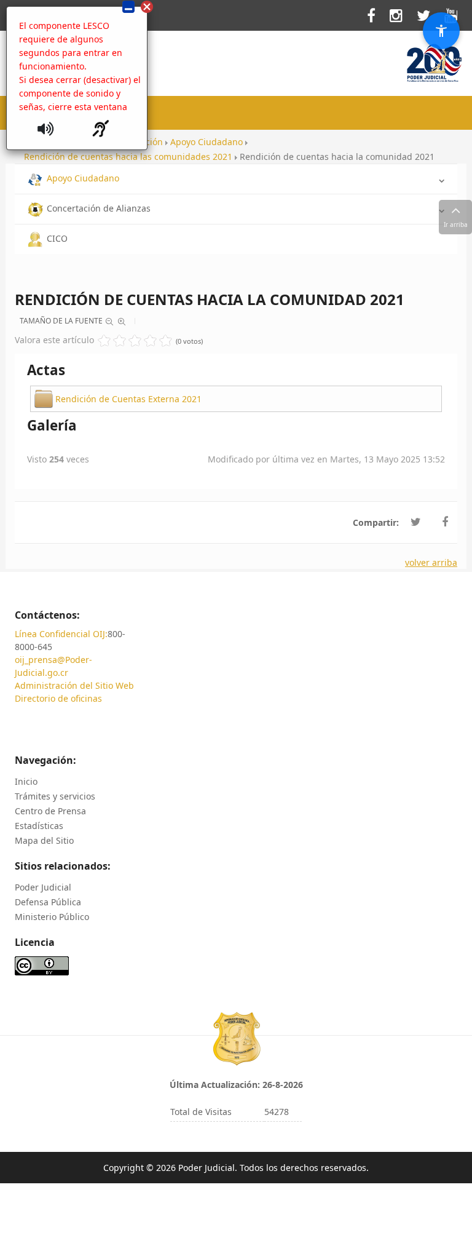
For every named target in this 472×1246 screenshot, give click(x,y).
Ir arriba (456, 224)
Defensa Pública (48, 902)
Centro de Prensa (50, 811)
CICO (57, 238)
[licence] (42, 965)
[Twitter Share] (415, 522)
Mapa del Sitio (44, 840)
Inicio (26, 781)
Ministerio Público (52, 917)
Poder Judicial (43, 887)
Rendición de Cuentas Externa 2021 (128, 399)
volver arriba (431, 562)
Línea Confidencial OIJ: (61, 634)
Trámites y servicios (55, 796)
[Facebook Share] (445, 522)
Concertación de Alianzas (99, 208)
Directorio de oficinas (58, 698)
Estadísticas (39, 825)
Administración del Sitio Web (74, 685)
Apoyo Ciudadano (83, 178)
